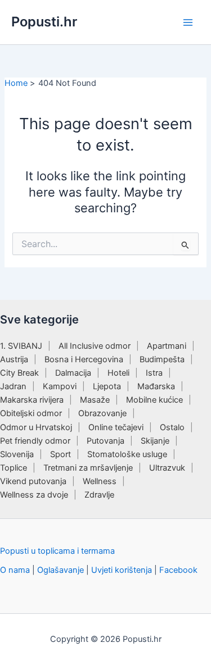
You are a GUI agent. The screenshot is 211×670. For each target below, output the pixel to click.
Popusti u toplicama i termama (57, 551)
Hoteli (118, 373)
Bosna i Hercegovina (83, 359)
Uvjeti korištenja (121, 570)
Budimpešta (162, 359)
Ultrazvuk (167, 468)
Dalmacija (73, 373)
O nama (15, 570)
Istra (154, 373)
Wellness (99, 481)
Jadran (13, 386)
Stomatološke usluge (127, 454)
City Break (19, 373)
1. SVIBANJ (21, 346)
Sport (60, 454)
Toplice (13, 468)
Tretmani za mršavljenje (88, 468)
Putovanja (105, 441)
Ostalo (172, 427)
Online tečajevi (115, 427)
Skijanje (155, 441)
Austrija (14, 359)
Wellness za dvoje (34, 495)
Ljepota (107, 386)
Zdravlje (99, 495)
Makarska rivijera (32, 400)
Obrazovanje (102, 413)
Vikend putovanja (33, 481)
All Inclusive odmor (95, 346)
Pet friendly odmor (35, 441)
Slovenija (17, 454)
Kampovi (60, 386)
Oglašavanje (60, 570)
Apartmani (166, 346)
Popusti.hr (44, 21)
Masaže (95, 400)
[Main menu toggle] (188, 22)
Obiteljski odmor (31, 413)
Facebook (178, 570)
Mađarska (156, 386)
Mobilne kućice (154, 400)
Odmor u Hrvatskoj (36, 427)
